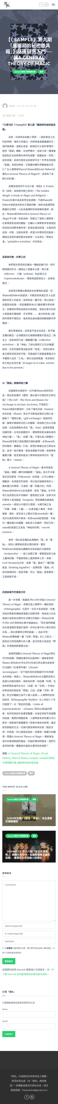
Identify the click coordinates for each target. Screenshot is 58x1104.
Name (5, 1009)
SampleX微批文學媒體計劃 (24, 72)
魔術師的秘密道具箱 (27, 762)
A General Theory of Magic (24, 753)
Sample (33, 758)
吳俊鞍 (12, 106)
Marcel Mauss (20, 758)
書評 (41, 72)
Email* (5, 1021)
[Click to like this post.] (32, 106)
